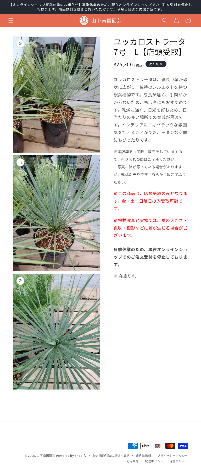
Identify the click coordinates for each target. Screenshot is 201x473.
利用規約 (132, 461)
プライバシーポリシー (172, 455)
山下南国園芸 (46, 455)
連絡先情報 (143, 455)
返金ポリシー (179, 461)
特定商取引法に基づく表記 (111, 455)
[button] (11, 20)
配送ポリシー (154, 461)
